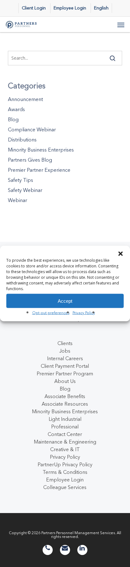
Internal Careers (65, 358)
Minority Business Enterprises (41, 149)
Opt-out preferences (50, 312)
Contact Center (65, 434)
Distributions (22, 139)
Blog (13, 119)
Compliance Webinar (32, 129)
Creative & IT (65, 449)
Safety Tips (20, 180)
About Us (65, 381)
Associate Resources (65, 404)
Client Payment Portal (65, 366)
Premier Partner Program (65, 373)
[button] (120, 254)
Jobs (64, 351)
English (101, 8)
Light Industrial (65, 419)
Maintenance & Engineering (65, 442)
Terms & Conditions (65, 472)
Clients (65, 343)
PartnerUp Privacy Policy (65, 464)
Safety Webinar (25, 190)
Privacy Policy (84, 312)
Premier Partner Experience (39, 170)
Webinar (17, 200)
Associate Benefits (64, 396)
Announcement (25, 99)
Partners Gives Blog (30, 160)
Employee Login (65, 479)
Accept (65, 300)
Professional (65, 426)
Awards (16, 109)
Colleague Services (64, 487)
